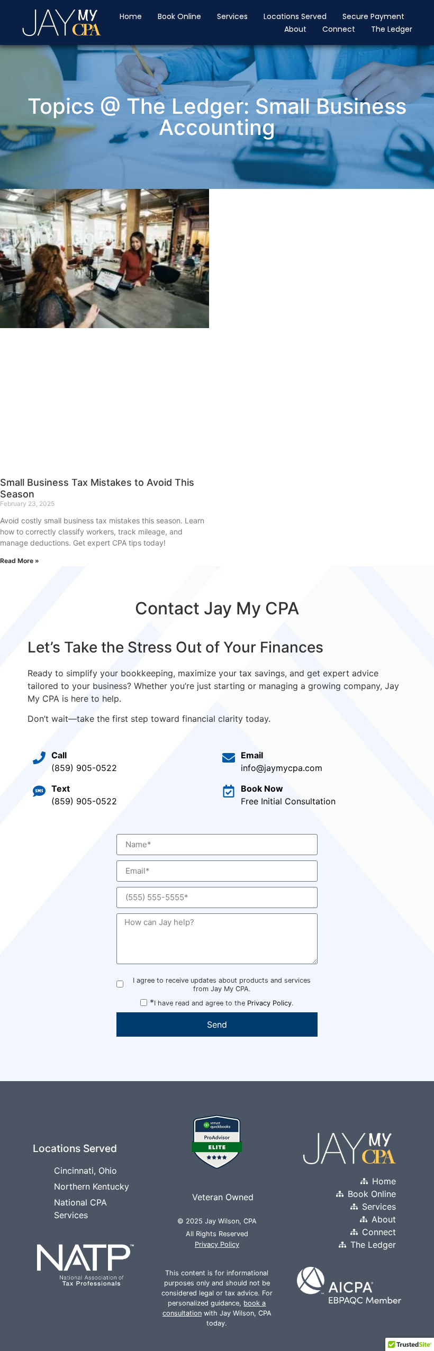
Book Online (179, 16)
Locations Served (295, 16)
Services (232, 16)
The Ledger (391, 29)
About (295, 29)
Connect (338, 29)
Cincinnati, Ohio (85, 1170)
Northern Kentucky (91, 1186)
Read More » (19, 561)
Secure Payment (373, 16)
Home (131, 16)
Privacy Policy (269, 1003)
